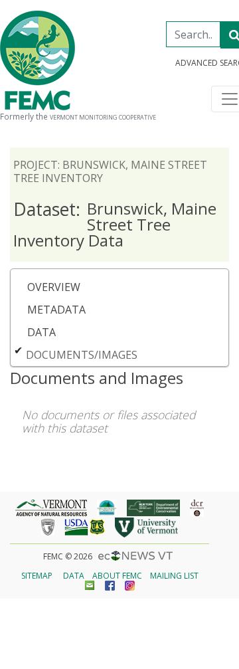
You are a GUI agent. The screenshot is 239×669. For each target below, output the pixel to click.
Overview (53, 287)
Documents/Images (81, 354)
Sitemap (36, 575)
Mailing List (174, 575)
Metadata (56, 309)
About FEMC (117, 575)
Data (41, 332)
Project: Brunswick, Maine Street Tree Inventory (110, 171)
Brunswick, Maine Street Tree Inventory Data (114, 224)
